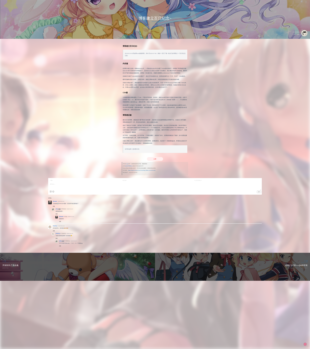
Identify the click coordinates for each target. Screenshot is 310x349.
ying (127, 163)
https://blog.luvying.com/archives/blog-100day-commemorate (141, 170)
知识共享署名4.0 (129, 166)
